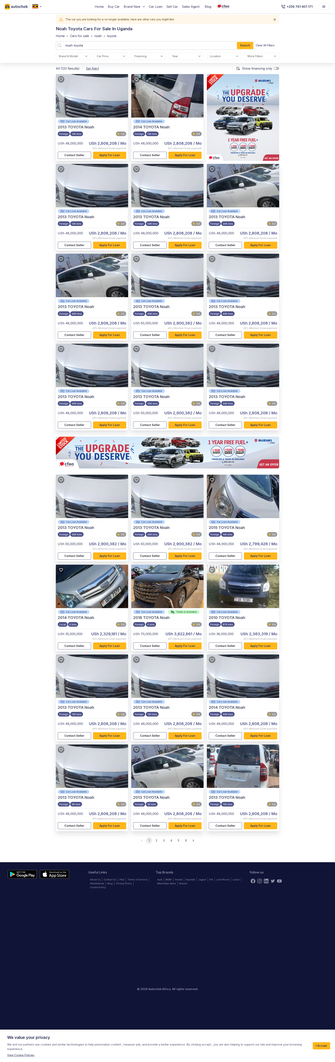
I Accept (321, 1045)
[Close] (275, 20)
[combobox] (37, 6)
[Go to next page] (193, 840)
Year (175, 56)
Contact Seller (74, 155)
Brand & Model (68, 56)
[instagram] (259, 881)
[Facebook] (253, 881)
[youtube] (279, 881)
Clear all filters (265, 45)
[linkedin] (266, 881)
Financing (140, 56)
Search (245, 45)
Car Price (103, 56)
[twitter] (272, 881)
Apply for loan (109, 155)
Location (215, 56)
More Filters (255, 56)
